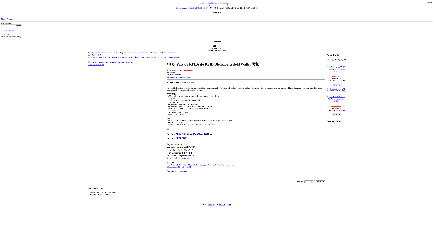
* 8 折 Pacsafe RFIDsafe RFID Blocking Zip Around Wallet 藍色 (156, 57)
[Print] (95, 54)
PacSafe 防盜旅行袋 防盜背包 (201, 8)
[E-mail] (101, 54)
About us (218, 3)
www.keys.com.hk (180, 171)
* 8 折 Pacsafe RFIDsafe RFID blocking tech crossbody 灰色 (110, 57)
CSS (229, 205)
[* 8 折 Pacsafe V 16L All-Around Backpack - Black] (336, 71)
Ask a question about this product (178, 77)
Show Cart (5, 34)
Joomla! (211, 205)
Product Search (6, 23)
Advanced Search (7, 30)
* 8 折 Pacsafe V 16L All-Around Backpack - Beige (336, 90)
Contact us (225, 3)
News (205, 3)
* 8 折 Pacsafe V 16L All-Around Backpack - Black (336, 60)
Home (201, 3)
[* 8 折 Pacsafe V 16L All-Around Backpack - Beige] (336, 101)
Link (213, 3)
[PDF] (90, 54)
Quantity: (300, 181)
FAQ (209, 3)
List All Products (7, 19)
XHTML (222, 205)
